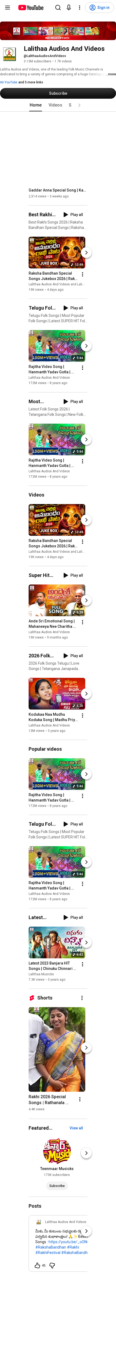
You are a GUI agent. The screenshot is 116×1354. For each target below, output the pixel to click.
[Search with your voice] (68, 7)
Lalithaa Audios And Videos (49, 378)
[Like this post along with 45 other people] (37, 1265)
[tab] (35, 105)
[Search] (58, 7)
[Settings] (79, 7)
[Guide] (7, 7)
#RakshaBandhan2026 (81, 1252)
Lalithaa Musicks (41, 974)
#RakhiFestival (47, 1252)
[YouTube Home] (30, 7)
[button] (79, 105)
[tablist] (58, 105)
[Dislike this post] (52, 1265)
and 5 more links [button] (30, 82)
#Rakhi (73, 1247)
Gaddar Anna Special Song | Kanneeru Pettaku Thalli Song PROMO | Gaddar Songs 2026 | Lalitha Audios (58, 190)
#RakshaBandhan (50, 1247)
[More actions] (82, 274)
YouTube (10, 82)
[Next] (86, 252)
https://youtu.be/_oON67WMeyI (76, 1242)
